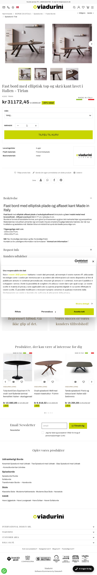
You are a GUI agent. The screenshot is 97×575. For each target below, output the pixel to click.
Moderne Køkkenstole (25, 492)
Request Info (11, 250)
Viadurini (7, 532)
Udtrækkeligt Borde (12, 459)
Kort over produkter (29, 549)
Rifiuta (18, 312)
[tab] (48, 198)
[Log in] (78, 7)
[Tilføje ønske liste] (22, 382)
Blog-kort (55, 549)
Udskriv (79, 173)
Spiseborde (8, 471)
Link (63, 436)
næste (89, 13)
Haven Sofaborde (51, 500)
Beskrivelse (10, 198)
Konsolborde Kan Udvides (14, 467)
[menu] (92, 7)
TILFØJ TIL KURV (49, 134)
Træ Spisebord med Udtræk (43, 464)
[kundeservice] (8, 7)
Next (92, 44)
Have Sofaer (37, 500)
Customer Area (10, 537)
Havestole (58, 492)
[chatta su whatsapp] (4, 571)
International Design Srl (16, 526)
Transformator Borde (11, 482)
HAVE (5, 496)
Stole (5, 487)
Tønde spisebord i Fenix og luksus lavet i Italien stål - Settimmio (77, 394)
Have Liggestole (8, 500)
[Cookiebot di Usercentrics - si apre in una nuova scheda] (77, 261)
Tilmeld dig (79, 426)
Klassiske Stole (8, 492)
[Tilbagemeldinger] (13, 7)
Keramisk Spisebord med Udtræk (16, 464)
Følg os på (8, 542)
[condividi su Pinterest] (61, 180)
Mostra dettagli (82, 304)
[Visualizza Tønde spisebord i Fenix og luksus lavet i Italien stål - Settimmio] (75, 382)
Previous (5, 44)
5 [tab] (54, 415)
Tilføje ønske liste (23, 173)
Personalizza (47, 312)
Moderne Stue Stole (44, 492)
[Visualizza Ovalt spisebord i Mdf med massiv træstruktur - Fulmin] (44, 382)
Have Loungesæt (24, 500)
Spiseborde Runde (10, 476)
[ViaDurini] (48, 6)
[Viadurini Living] (84, 155)
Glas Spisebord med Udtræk (68, 464)
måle (6, 111)
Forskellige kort (67, 549)
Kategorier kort (44, 549)
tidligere (82, 13)
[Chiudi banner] (93, 261)
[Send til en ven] (41, 180)
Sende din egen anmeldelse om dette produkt (53, 173)
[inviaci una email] (4, 7)
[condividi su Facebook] (54, 180)
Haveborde (26, 482)
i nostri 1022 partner (17, 275)
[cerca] (74, 7)
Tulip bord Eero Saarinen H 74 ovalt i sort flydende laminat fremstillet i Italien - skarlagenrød (17, 394)
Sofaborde (6, 479)
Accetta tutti (79, 312)
